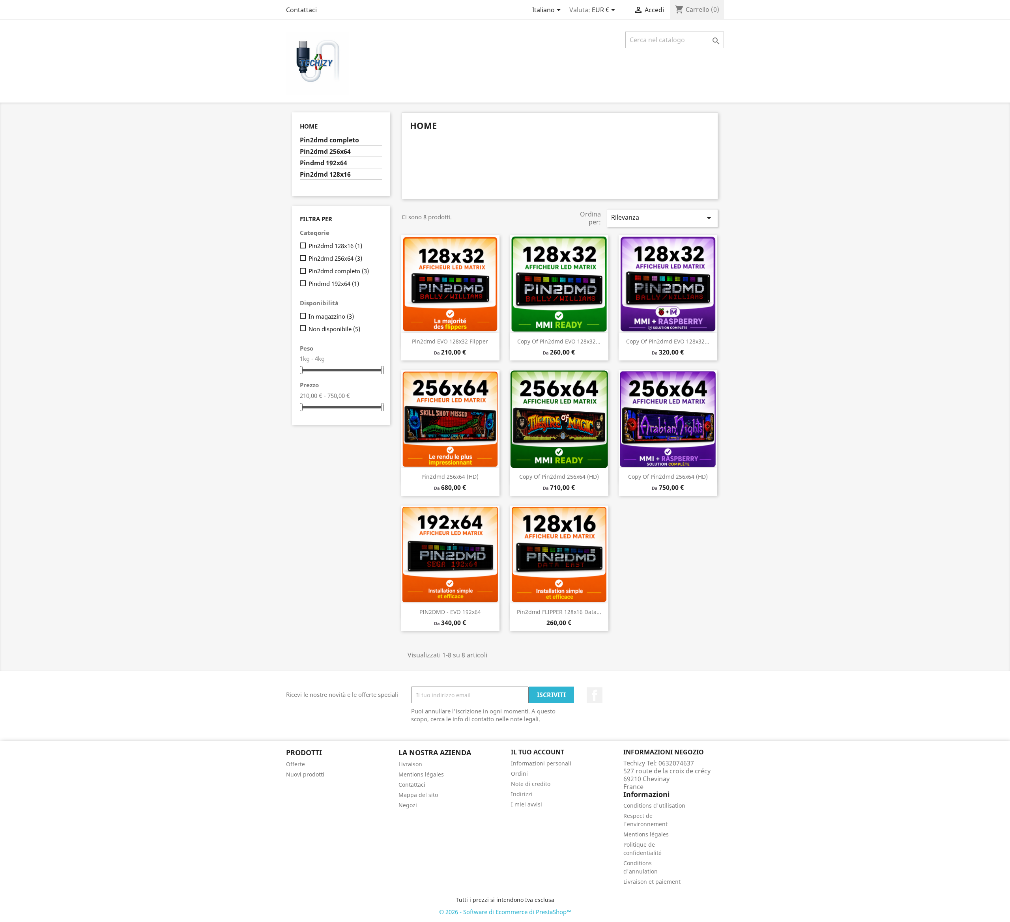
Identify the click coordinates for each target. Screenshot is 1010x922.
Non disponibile (334, 329)
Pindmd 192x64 (323, 163)
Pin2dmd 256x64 (325, 151)
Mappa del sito (418, 795)
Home (309, 126)
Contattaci (301, 10)
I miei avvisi (526, 804)
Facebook (594, 695)
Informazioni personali (541, 763)
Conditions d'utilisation (654, 805)
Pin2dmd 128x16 (325, 174)
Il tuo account (537, 752)
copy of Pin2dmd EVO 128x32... (558, 341)
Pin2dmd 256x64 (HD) (450, 476)
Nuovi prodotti (305, 774)
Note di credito (530, 784)
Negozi (407, 805)
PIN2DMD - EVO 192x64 (450, 612)
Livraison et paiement (652, 881)
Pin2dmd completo (329, 140)
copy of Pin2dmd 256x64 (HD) (559, 476)
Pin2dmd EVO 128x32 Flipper (450, 341)
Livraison (410, 764)
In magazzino (331, 316)
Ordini (519, 773)
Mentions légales (421, 774)
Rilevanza (662, 218)
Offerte (295, 764)
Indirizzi (522, 794)
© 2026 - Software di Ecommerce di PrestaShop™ (505, 912)
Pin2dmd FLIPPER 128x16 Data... (559, 612)
